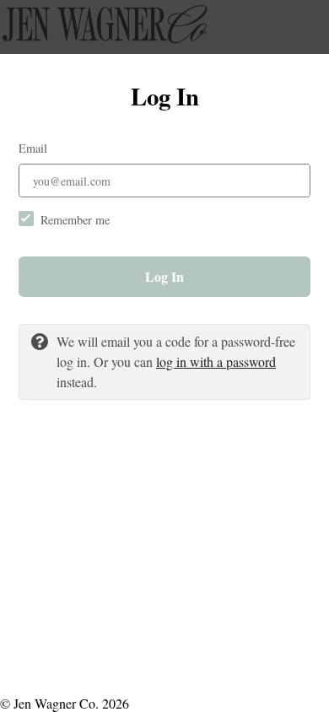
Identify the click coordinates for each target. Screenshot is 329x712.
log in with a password (216, 361)
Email (33, 148)
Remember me (75, 220)
